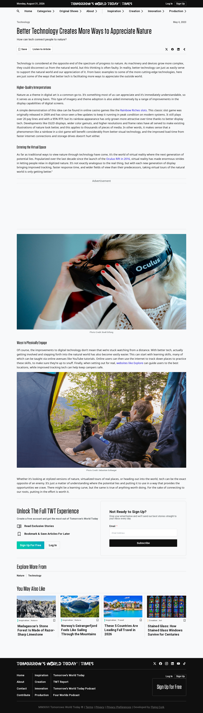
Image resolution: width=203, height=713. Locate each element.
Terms (89, 707)
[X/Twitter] (154, 663)
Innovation (41, 688)
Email (112, 526)
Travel (121, 620)
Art (160, 620)
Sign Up (180, 3)
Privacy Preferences (119, 707)
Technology (23, 22)
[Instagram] (166, 663)
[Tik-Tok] (184, 663)
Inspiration (24, 620)
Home (28, 11)
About (20, 681)
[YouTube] (178, 663)
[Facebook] (160, 663)
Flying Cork (157, 707)
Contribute (23, 695)
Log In (169, 4)
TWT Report (60, 681)
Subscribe (143, 543)
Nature (20, 575)
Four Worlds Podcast (66, 695)
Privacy (99, 707)
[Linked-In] (172, 663)
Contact (22, 688)
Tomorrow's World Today (68, 675)
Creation (153, 620)
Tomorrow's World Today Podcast (74, 688)
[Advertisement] (101, 207)
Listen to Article (42, 49)
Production (42, 695)
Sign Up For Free (30, 545)
